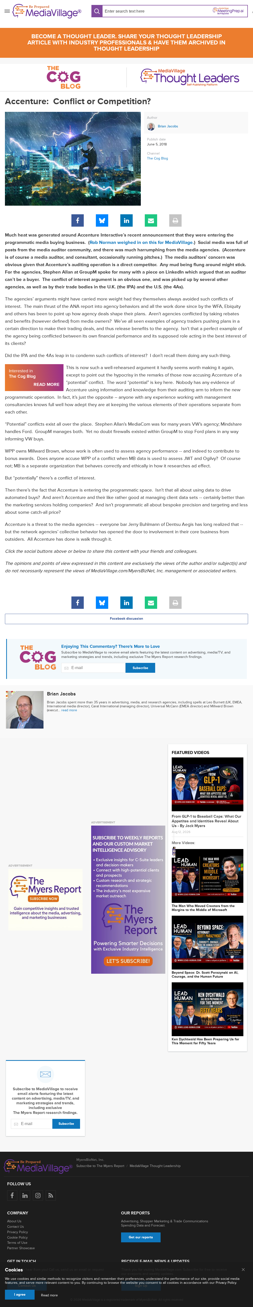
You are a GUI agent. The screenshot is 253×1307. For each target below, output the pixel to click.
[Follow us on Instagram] (38, 1195)
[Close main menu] (243, 1270)
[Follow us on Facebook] (12, 1195)
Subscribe (140, 668)
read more (69, 710)
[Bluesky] (102, 220)
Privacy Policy (17, 1232)
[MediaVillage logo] (38, 1166)
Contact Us (15, 1227)
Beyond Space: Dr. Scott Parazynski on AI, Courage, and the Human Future (205, 975)
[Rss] (51, 1195)
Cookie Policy (17, 1237)
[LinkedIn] (126, 220)
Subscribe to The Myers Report (100, 1166)
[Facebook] (77, 220)
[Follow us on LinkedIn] (25, 1195)
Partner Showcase (21, 1248)
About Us (14, 1221)
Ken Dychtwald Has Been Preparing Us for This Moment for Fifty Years (205, 1041)
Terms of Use (17, 1243)
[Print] (175, 220)
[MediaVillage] (47, 11)
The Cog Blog (157, 158)
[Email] (151, 220)
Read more (49, 1295)
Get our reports (141, 1237)
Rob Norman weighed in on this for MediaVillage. (142, 242)
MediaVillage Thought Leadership (155, 1166)
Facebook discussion (126, 618)
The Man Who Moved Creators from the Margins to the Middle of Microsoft (203, 908)
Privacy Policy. (226, 1283)
